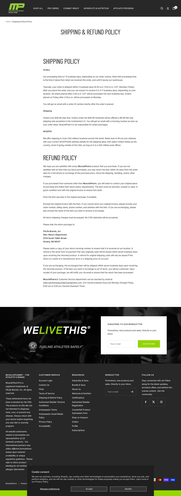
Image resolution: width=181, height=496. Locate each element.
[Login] (168, 8)
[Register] (132, 392)
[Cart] (174, 8)
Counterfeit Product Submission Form (81, 411)
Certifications (78, 397)
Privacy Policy (41, 481)
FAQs (41, 389)
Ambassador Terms (48, 409)
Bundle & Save (78, 385)
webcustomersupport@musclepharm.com (62, 282)
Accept (89, 489)
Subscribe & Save (80, 380)
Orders (75, 422)
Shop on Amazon (80, 417)
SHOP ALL (38, 8)
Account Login (45, 380)
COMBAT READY (71, 8)
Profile (75, 426)
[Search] (162, 8)
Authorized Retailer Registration (81, 404)
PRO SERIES (53, 8)
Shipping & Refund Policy (50, 397)
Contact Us (44, 385)
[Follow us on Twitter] (153, 402)
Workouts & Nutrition (81, 393)
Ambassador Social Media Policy (51, 416)
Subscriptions (78, 430)
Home (8, 22)
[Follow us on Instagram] (161, 402)
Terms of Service (46, 393)
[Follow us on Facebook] (146, 402)
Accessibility (44, 426)
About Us (76, 389)
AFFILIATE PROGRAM (123, 8)
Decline (128, 489)
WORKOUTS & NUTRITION (96, 8)
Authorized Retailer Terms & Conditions (52, 404)
